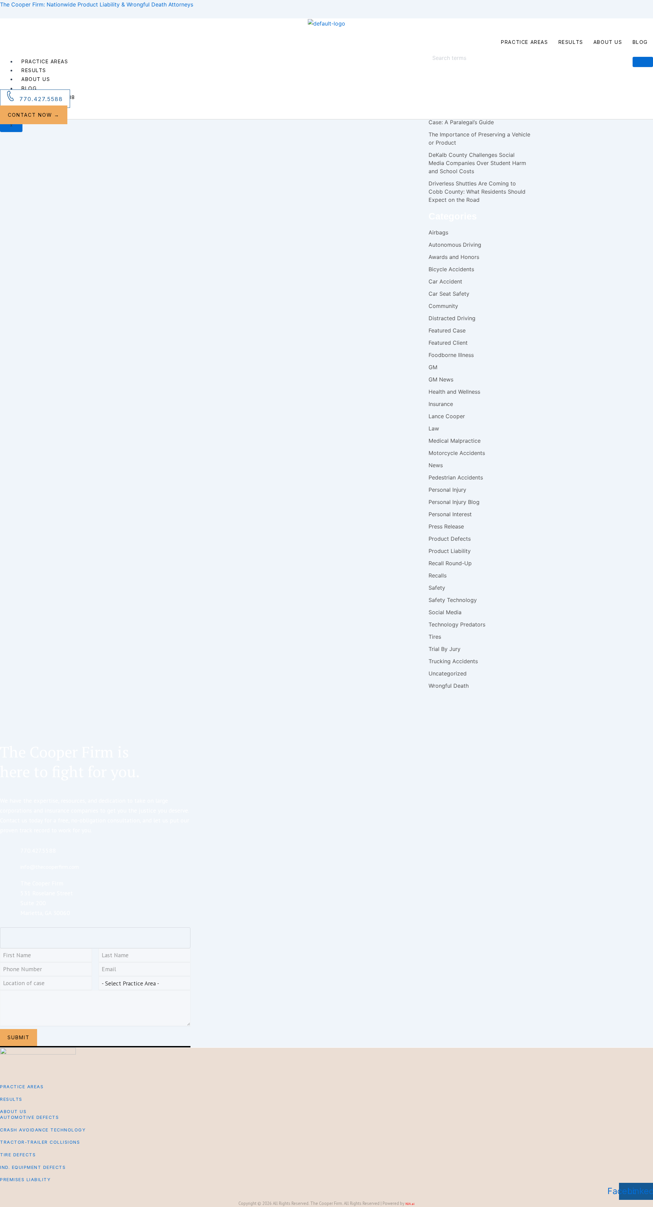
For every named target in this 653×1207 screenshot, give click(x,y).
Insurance (441, 404)
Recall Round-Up (450, 563)
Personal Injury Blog (348, 144)
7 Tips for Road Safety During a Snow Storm (288, 172)
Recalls (438, 575)
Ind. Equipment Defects (33, 1167)
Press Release (446, 526)
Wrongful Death (449, 685)
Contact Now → (34, 115)
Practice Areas (524, 42)
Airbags (438, 232)
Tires (435, 636)
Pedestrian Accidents (283, 144)
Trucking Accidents (453, 661)
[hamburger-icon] (643, 62)
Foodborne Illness (451, 355)
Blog (640, 42)
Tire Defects (18, 1154)
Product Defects (450, 538)
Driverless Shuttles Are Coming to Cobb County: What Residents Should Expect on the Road (477, 191)
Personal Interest (450, 514)
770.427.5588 (41, 99)
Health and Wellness (454, 391)
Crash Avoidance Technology (43, 1129)
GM (433, 367)
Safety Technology (453, 600)
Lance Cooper (447, 416)
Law (434, 428)
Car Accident (212, 144)
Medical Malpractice (455, 440)
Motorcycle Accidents (245, 144)
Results (570, 42)
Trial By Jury (445, 649)
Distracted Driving (452, 318)
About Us (607, 42)
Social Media (445, 612)
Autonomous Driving (455, 244)
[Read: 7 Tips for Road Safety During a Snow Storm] (141, 135)
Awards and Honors (454, 257)
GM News (441, 379)
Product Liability (450, 551)
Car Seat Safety (449, 293)
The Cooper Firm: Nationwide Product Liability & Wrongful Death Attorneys (96, 4)
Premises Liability (25, 1179)
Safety (372, 144)
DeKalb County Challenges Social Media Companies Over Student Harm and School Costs (477, 163)
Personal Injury (316, 144)
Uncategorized (448, 673)
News (436, 465)
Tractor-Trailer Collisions (40, 1142)
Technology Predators (457, 624)
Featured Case (447, 330)
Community (443, 306)
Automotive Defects (29, 1117)
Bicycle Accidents (451, 269)
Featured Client (448, 342)
